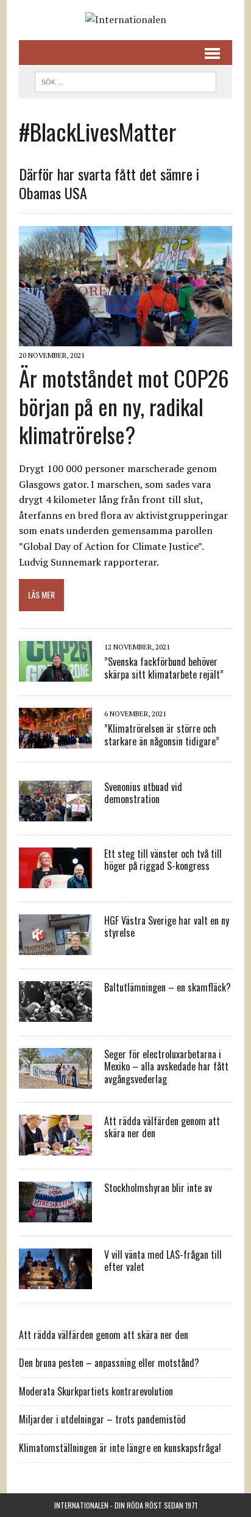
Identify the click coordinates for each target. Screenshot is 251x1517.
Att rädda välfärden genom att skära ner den (162, 1127)
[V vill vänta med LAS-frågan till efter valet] (55, 1280)
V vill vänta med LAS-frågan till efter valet (163, 1261)
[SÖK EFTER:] (125, 80)
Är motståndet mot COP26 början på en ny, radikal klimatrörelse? (124, 406)
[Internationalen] (125, 20)
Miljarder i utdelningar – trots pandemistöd (102, 1419)
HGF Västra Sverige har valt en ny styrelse (166, 926)
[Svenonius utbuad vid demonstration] (55, 813)
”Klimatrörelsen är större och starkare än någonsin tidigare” (161, 734)
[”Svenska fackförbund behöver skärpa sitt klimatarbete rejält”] (55, 673)
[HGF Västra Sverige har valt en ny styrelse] (55, 946)
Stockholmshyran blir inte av (158, 1187)
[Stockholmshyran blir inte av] (55, 1214)
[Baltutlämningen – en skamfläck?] (55, 1013)
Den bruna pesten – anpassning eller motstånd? (109, 1362)
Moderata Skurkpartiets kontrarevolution (96, 1391)
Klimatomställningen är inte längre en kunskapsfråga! (120, 1447)
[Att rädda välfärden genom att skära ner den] (55, 1147)
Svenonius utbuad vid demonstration (143, 793)
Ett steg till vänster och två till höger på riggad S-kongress (163, 860)
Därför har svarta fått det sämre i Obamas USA (109, 183)
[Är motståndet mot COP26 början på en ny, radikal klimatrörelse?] (125, 337)
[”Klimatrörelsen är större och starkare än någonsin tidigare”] (55, 740)
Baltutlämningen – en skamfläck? (167, 987)
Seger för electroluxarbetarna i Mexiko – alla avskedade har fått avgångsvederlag (166, 1067)
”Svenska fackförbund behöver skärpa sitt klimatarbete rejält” (164, 668)
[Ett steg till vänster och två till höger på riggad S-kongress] (55, 879)
